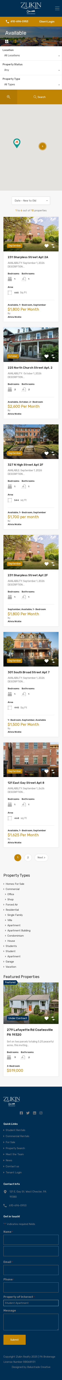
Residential (12, 909)
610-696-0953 (19, 21)
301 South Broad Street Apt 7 (29, 672)
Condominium (15, 935)
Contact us (12, 1166)
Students (11, 946)
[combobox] (31, 56)
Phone (8, 1279)
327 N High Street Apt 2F (25, 464)
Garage (10, 961)
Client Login (46, 21)
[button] (20, 148)
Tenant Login (14, 1172)
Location (8, 50)
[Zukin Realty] (31, 12)
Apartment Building (18, 930)
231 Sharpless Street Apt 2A (28, 257)
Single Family (15, 915)
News (9, 1160)
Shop (10, 899)
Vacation (11, 966)
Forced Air (12, 904)
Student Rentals (15, 1130)
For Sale (10, 1142)
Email (8, 1262)
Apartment (13, 925)
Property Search (15, 1148)
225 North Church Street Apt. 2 (30, 367)
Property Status (13, 64)
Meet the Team (15, 1154)
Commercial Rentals (17, 1136)
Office (10, 894)
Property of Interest (19, 1296)
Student (11, 951)
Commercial (12, 889)
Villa (9, 920)
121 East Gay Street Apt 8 (26, 782)
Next (40, 857)
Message (9, 1310)
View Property (31, 244)
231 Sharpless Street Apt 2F (28, 575)
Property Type (11, 79)
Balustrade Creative (38, 1367)
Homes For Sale (15, 883)
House (11, 940)
